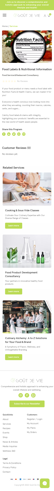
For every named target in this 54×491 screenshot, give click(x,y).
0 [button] (50, 14)
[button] (49, 16)
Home (5, 26)
